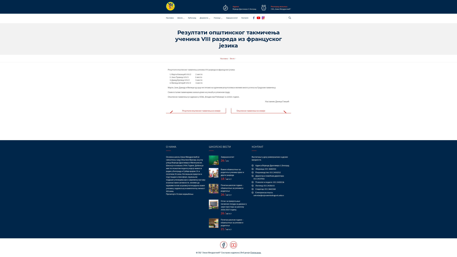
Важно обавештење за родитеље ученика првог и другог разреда (232, 172)
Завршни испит (232, 18)
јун (225, 161)
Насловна (170, 18)
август (226, 179)
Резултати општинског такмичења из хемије (201, 111)
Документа (204, 18)
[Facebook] (223, 246)
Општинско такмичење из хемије (251, 111)
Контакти (244, 18)
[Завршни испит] (213, 160)
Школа (180, 18)
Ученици (217, 18)
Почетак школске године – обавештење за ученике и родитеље (232, 188)
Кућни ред (192, 18)
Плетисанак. (255, 252)
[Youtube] (233, 246)
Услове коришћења (184, 194)
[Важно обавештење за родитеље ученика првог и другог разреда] (213, 173)
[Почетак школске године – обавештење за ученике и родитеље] (213, 188)
